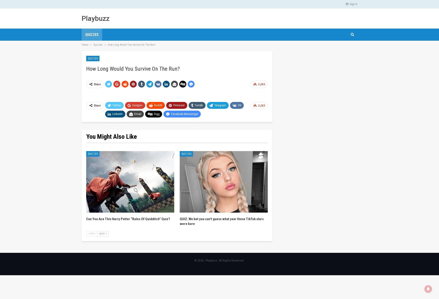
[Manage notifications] (428, 289)
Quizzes (92, 34)
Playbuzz (96, 18)
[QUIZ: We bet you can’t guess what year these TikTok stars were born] (224, 182)
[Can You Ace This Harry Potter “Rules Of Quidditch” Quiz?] (130, 182)
